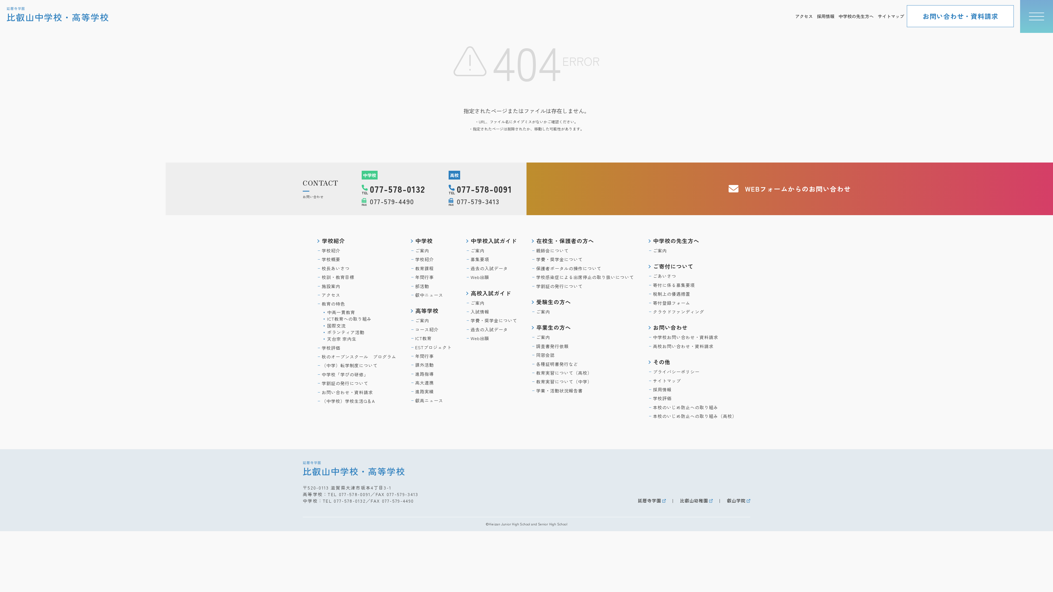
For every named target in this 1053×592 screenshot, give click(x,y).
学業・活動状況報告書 (559, 390)
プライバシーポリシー (676, 371)
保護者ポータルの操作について (568, 268)
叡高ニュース (429, 400)
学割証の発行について (345, 383)
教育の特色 (333, 303)
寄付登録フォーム (671, 303)
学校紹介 (331, 250)
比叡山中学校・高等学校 (354, 468)
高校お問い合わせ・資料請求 (683, 346)
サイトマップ (891, 16)
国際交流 (336, 325)
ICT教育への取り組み (349, 318)
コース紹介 (426, 329)
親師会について (552, 250)
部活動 (422, 286)
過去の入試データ (489, 268)
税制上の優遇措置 (671, 294)
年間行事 (424, 277)
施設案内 (331, 286)
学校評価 (331, 348)
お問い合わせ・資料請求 (960, 16)
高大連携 (424, 382)
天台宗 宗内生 (341, 338)
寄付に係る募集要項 (674, 285)
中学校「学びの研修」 (345, 374)
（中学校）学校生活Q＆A (348, 401)
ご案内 (422, 250)
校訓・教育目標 (338, 277)
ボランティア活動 (345, 332)
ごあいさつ (664, 276)
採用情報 (825, 16)
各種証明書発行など (557, 364)
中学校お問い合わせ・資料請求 (685, 337)
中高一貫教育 (341, 312)
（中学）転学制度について (350, 365)
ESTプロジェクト (433, 347)
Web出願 (480, 277)
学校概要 (331, 259)
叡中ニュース (429, 295)
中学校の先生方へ (856, 16)
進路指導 (424, 374)
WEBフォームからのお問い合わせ (798, 188)
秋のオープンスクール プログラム (359, 356)
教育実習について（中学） (564, 381)
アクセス (804, 16)
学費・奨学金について (494, 320)
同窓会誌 (545, 355)
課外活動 (424, 365)
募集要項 (480, 259)
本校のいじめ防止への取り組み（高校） (695, 416)
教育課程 (424, 268)
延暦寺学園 (649, 500)
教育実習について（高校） (564, 372)
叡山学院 (736, 500)
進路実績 (424, 391)
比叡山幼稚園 (694, 500)
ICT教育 (423, 338)
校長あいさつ (336, 268)
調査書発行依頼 (552, 346)
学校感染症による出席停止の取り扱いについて (585, 277)
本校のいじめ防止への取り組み (685, 407)
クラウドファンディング (678, 311)
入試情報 (480, 311)
